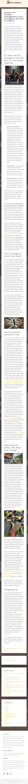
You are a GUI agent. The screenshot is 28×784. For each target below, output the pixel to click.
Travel (5, 718)
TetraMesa (14, 2)
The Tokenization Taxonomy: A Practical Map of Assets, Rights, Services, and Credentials (13, 687)
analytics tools (18, 432)
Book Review (7, 707)
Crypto (5, 709)
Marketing (6, 711)
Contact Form (17, 755)
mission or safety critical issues (11, 233)
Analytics (6, 705)
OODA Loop (20, 273)
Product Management (14, 648)
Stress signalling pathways (15, 382)
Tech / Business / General (10, 716)
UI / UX (6, 720)
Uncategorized (7, 722)
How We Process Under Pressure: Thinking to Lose (14, 380)
